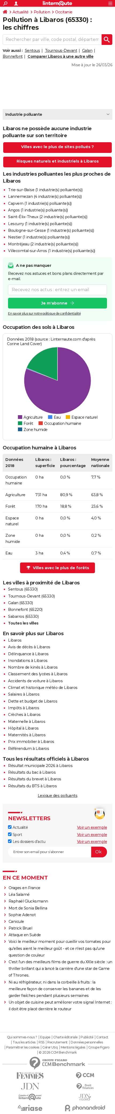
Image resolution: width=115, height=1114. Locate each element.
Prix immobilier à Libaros (31, 741)
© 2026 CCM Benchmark (58, 1052)
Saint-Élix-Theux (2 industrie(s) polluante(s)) (47, 216)
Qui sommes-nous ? (22, 1037)
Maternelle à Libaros (26, 721)
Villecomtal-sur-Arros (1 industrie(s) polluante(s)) (51, 250)
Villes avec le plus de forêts (61, 567)
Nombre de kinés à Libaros (33, 667)
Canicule (16, 921)
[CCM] (84, 1075)
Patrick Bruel (20, 928)
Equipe (45, 1037)
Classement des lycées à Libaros (38, 674)
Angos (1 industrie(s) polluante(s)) (38, 210)
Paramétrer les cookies (22, 1047)
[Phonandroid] (84, 1108)
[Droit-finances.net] (84, 1086)
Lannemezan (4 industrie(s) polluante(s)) (45, 196)
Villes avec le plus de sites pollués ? (57, 146)
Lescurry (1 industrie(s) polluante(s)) (40, 223)
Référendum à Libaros (28, 748)
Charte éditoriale (65, 1037)
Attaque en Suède (25, 934)
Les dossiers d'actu (28, 841)
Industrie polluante (23, 114)
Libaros (15, 640)
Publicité (86, 1037)
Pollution (42, 12)
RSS (41, 1042)
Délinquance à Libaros (28, 654)
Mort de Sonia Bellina (28, 908)
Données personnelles (87, 1042)
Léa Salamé (19, 894)
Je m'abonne (54, 303)
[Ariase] (30, 1108)
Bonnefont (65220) (25, 609)
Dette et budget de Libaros (32, 701)
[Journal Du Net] (30, 1086)
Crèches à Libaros (24, 714)
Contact (102, 1037)
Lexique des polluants (58, 795)
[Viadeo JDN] (84, 1097)
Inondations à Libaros (28, 660)
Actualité (21, 12)
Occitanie (63, 12)
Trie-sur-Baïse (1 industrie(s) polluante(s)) (45, 189)
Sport (16, 834)
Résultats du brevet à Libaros (34, 779)
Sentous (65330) (23, 589)
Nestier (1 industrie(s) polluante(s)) (39, 237)
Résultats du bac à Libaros (32, 772)
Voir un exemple (92, 827)
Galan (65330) (20, 602)
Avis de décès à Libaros (29, 647)
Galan (87, 50)
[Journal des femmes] (30, 1075)
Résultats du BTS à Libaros (32, 786)
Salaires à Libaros (23, 694)
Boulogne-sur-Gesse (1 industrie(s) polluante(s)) (51, 230)
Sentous (32, 50)
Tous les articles (24, 1042)
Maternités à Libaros (26, 735)
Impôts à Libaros (23, 708)
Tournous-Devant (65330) (31, 596)
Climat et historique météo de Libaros (43, 687)
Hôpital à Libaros (23, 728)
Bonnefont (13, 56)
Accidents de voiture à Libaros (35, 681)
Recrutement (57, 1042)
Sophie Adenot (22, 914)
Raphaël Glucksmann (28, 901)
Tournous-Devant (61, 50)
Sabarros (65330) (23, 616)
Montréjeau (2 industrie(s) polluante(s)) (43, 244)
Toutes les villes (23, 623)
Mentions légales (73, 1047)
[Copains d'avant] (30, 1097)
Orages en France (24, 887)
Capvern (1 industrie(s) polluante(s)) (40, 203)
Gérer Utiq (49, 1047)
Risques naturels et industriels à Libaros (58, 161)
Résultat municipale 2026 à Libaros (40, 765)
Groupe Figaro (98, 1047)
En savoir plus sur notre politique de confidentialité (44, 313)
